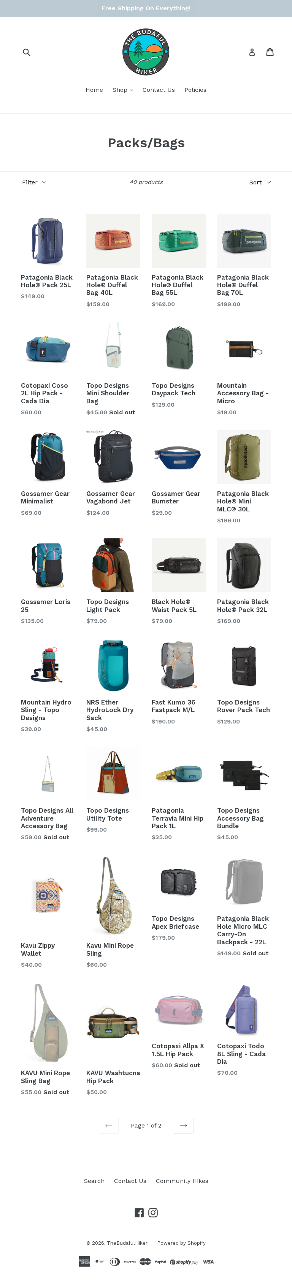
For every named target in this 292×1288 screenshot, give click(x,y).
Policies (195, 89)
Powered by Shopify (181, 1243)
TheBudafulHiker (127, 1243)
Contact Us (159, 89)
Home (94, 89)
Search (94, 1180)
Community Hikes (182, 1180)
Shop (121, 89)
